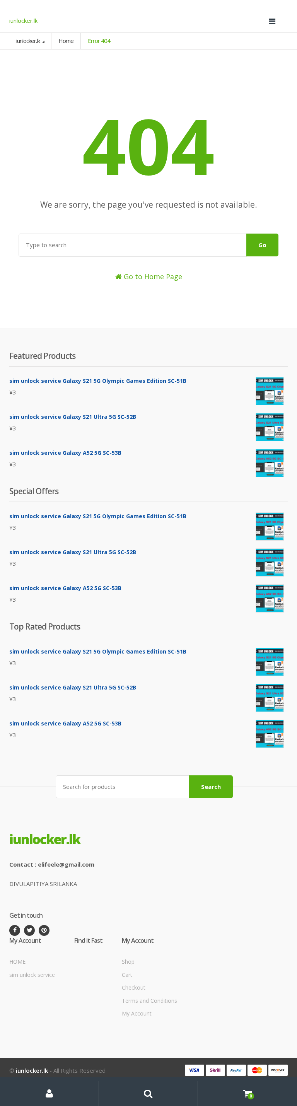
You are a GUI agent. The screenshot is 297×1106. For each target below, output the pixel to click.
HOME (17, 961)
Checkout (133, 987)
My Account (137, 1013)
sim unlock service (32, 974)
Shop (128, 961)
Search (211, 786)
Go (262, 245)
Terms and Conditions (149, 1000)
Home (65, 40)
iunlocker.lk (28, 40)
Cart (127, 974)
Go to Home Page (152, 276)
